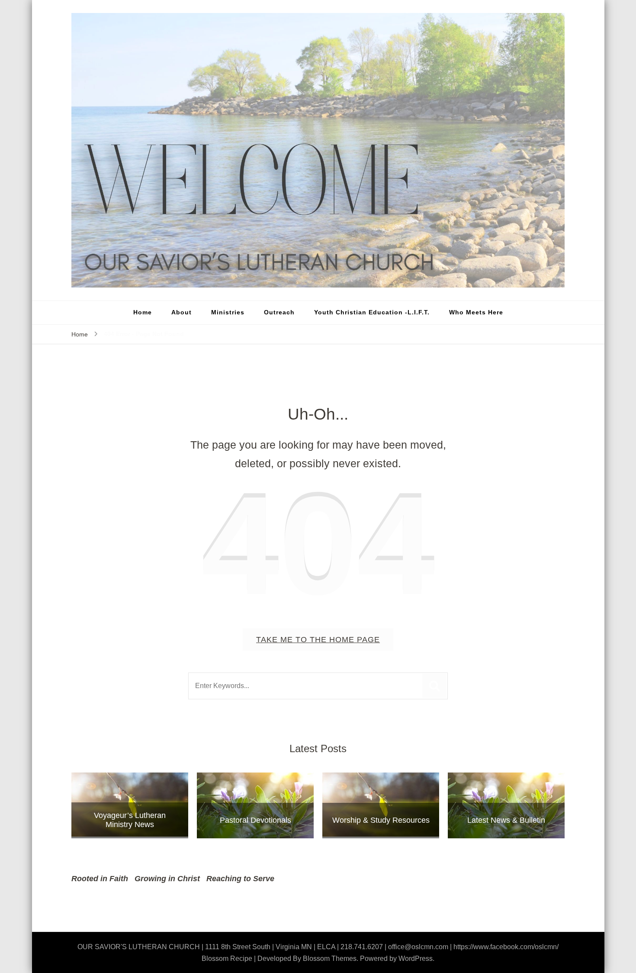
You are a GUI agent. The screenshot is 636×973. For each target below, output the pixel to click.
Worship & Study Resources (381, 820)
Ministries (227, 312)
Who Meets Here (476, 312)
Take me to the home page (318, 639)
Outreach (279, 312)
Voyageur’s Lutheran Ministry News (130, 820)
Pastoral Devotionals (255, 820)
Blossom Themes (330, 958)
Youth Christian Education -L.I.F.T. (372, 312)
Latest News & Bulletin (506, 820)
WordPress (415, 958)
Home (142, 312)
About (181, 312)
